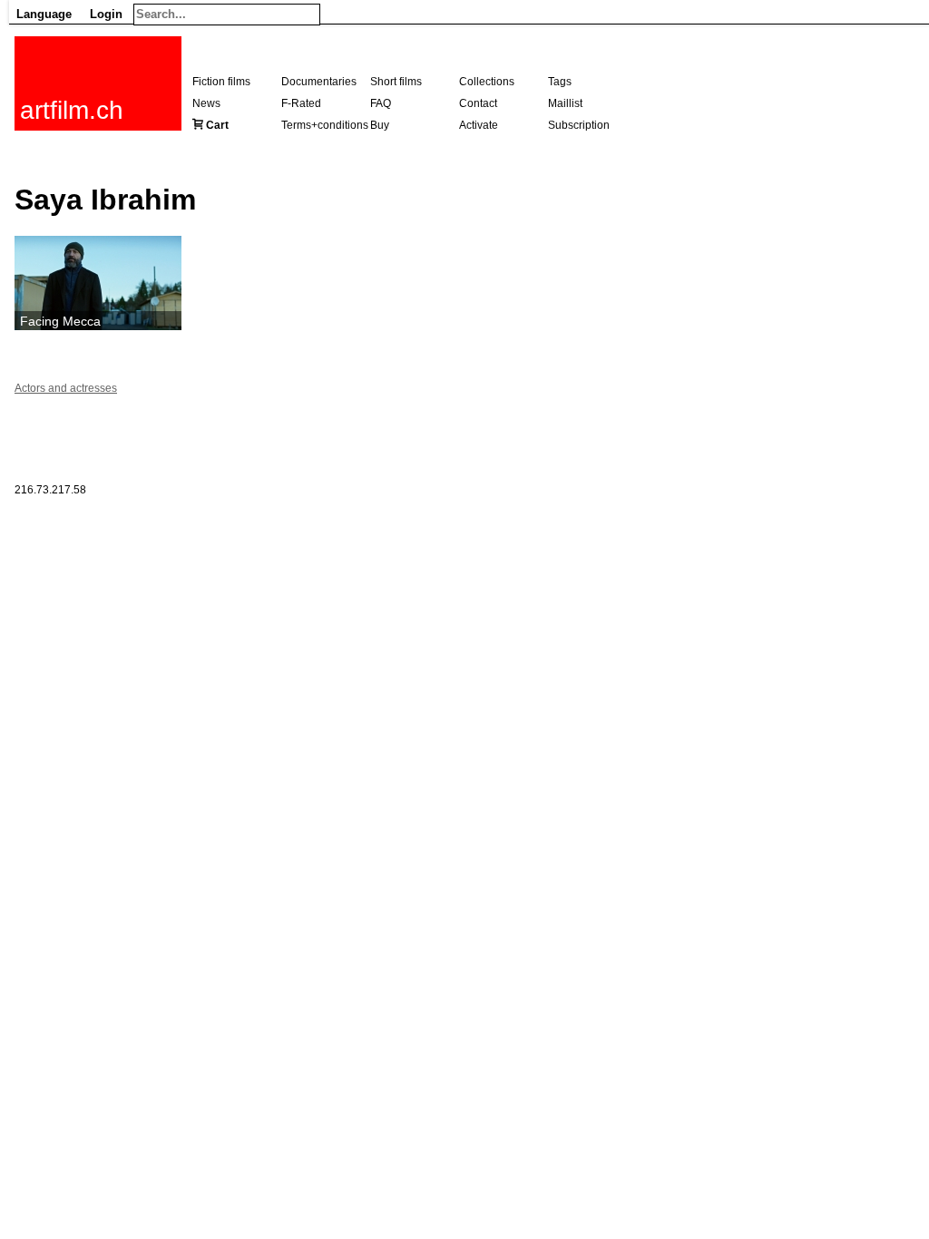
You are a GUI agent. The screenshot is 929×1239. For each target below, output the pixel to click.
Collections (486, 81)
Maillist (565, 103)
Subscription (579, 125)
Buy (379, 125)
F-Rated (301, 103)
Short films (396, 81)
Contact (478, 103)
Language (44, 14)
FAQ (380, 103)
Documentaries (319, 81)
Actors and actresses (66, 388)
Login (106, 14)
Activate (478, 125)
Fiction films (221, 81)
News (206, 103)
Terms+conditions (324, 125)
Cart (217, 125)
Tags (560, 81)
